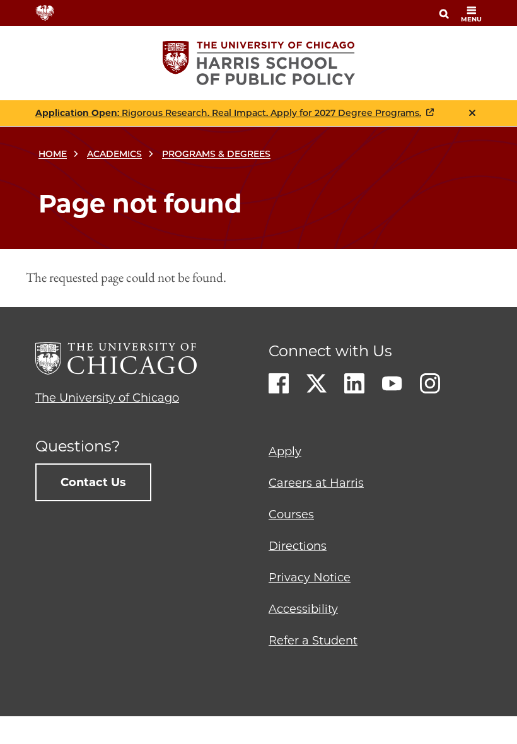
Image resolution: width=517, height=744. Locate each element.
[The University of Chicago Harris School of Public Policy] (259, 63)
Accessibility (303, 609)
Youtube (392, 383)
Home (52, 154)
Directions (298, 546)
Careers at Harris (316, 483)
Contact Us (93, 482)
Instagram (430, 383)
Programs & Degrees (216, 154)
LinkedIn (354, 383)
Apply (285, 451)
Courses (291, 514)
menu (471, 19)
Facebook (279, 383)
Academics (114, 154)
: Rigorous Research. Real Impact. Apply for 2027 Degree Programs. (228, 113)
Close (472, 113)
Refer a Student (313, 641)
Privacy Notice (310, 577)
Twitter (316, 383)
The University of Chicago (107, 398)
